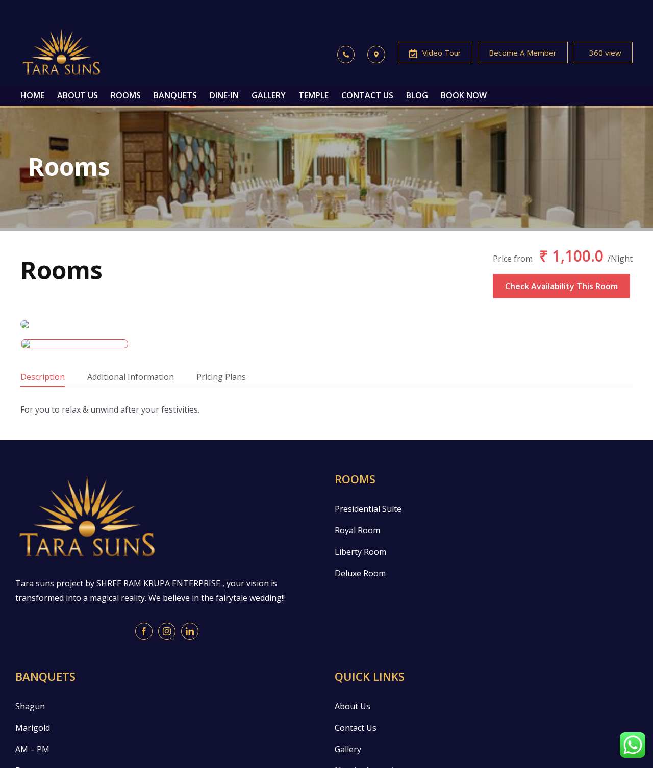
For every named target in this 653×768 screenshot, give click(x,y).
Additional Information (130, 376)
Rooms (61, 270)
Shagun (30, 706)
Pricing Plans (221, 376)
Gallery (348, 749)
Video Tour (441, 52)
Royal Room (357, 530)
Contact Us (355, 727)
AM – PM (32, 749)
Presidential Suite (368, 509)
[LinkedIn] (189, 631)
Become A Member (523, 52)
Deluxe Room (360, 573)
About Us (352, 706)
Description (42, 376)
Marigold (32, 727)
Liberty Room (360, 551)
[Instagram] (166, 631)
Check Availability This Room (561, 286)
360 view (605, 52)
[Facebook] (144, 631)
